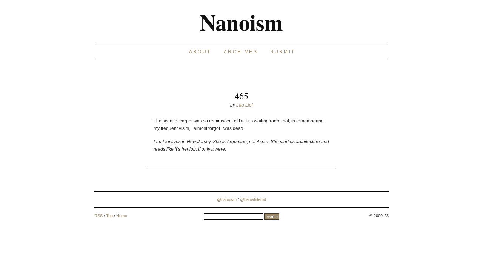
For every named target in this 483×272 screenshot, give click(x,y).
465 (241, 96)
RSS (98, 215)
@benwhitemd (253, 199)
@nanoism (227, 199)
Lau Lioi (244, 105)
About (200, 51)
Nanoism (241, 22)
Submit (282, 51)
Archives (241, 51)
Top (109, 215)
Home (121, 215)
